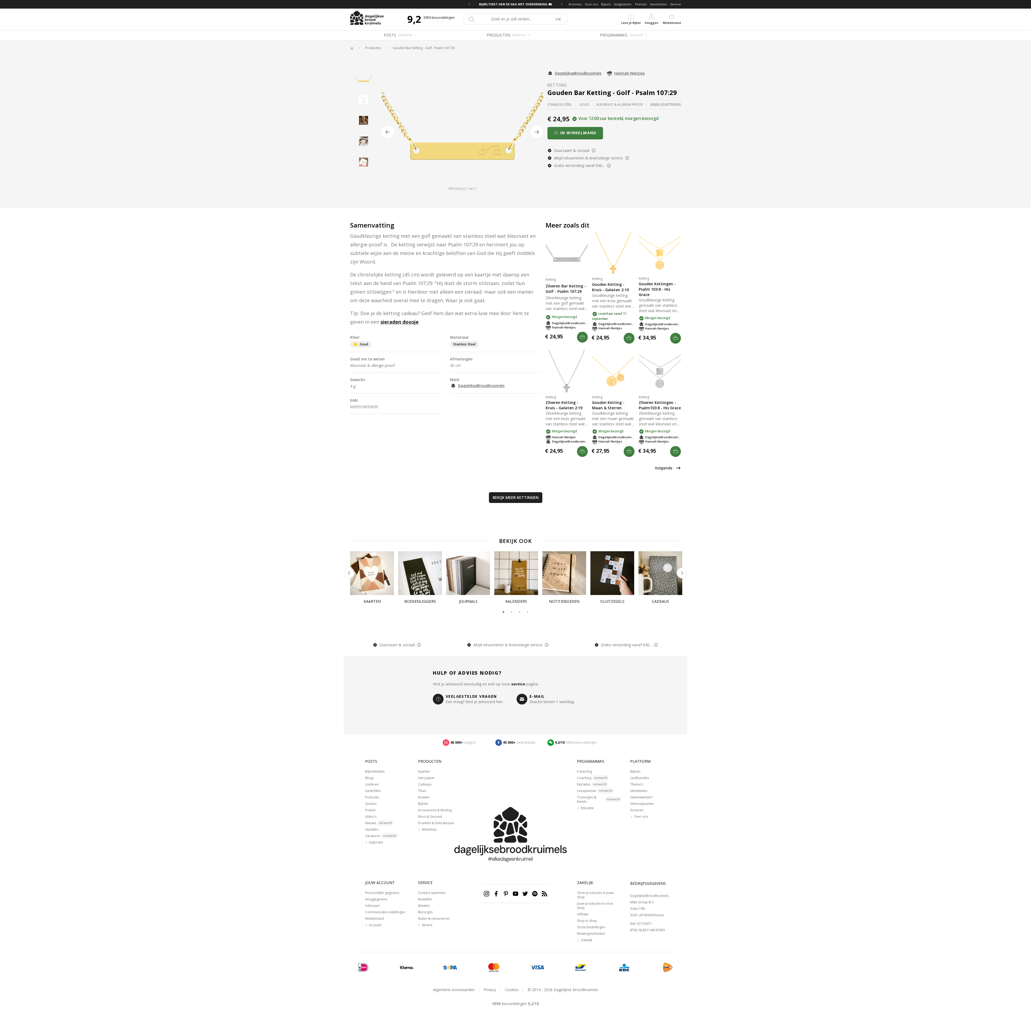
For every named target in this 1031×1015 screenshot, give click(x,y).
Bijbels (606, 4)
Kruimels (575, 4)
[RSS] (544, 893)
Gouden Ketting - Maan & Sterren (608, 405)
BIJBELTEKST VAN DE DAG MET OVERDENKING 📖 (515, 4)
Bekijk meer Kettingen (516, 497)
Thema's (641, 4)
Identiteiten (658, 4)
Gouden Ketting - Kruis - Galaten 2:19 (610, 287)
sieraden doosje (399, 322)
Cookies (512, 989)
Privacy (490, 989)
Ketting (557, 85)
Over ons (591, 4)
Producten (373, 48)
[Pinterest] (506, 893)
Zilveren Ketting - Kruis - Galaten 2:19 (564, 405)
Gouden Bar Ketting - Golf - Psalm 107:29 (424, 48)
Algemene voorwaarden (454, 989)
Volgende (663, 467)
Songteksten (622, 4)
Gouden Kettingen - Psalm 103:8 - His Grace (657, 289)
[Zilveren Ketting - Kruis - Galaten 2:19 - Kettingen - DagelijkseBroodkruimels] (567, 371)
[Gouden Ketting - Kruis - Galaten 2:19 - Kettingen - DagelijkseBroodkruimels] (613, 253)
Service (675, 4)
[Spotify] (535, 893)
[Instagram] (486, 893)
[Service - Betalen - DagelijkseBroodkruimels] (363, 967)
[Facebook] (496, 893)
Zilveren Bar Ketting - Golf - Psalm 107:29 (566, 288)
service (518, 684)
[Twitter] (525, 893)
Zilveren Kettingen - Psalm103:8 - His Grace (660, 405)
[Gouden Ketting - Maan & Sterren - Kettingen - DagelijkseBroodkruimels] (613, 371)
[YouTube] (515, 893)
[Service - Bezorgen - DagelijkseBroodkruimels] (667, 967)
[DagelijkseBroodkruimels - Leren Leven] (351, 48)
